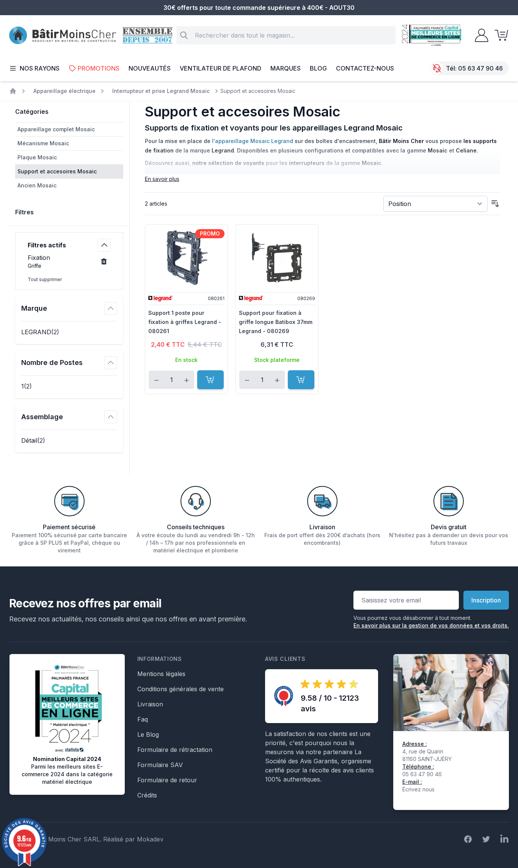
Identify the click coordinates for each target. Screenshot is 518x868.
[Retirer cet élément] (104, 261)
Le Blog (148, 734)
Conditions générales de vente (180, 689)
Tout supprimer (45, 279)
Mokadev (150, 839)
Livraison (150, 704)
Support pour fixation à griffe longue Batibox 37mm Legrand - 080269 (275, 322)
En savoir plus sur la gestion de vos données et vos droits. (431, 625)
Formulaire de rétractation (174, 749)
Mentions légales (161, 674)
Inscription (486, 600)
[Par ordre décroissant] (495, 203)
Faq (142, 719)
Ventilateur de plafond (220, 68)
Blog (318, 68)
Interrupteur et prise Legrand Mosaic (161, 91)
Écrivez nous (418, 789)
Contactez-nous (365, 68)
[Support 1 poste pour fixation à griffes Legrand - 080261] (186, 257)
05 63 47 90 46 (480, 68)
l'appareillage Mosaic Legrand (252, 141)
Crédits (147, 795)
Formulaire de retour (167, 780)
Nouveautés (150, 68)
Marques (285, 68)
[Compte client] (479, 35)
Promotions (98, 68)
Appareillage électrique (64, 91)
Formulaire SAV (160, 765)
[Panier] (499, 35)
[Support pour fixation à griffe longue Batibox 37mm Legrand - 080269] (277, 257)
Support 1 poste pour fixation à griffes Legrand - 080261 (184, 322)
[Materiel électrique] (13, 91)
